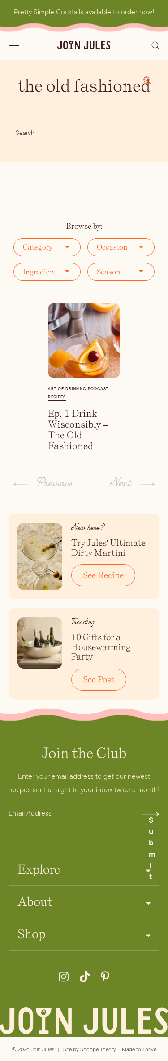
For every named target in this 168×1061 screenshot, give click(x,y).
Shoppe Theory (98, 1049)
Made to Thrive (139, 1049)
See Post (99, 679)
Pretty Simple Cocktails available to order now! (84, 12)
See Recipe (103, 575)
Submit (152, 816)
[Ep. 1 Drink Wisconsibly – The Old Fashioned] (84, 340)
